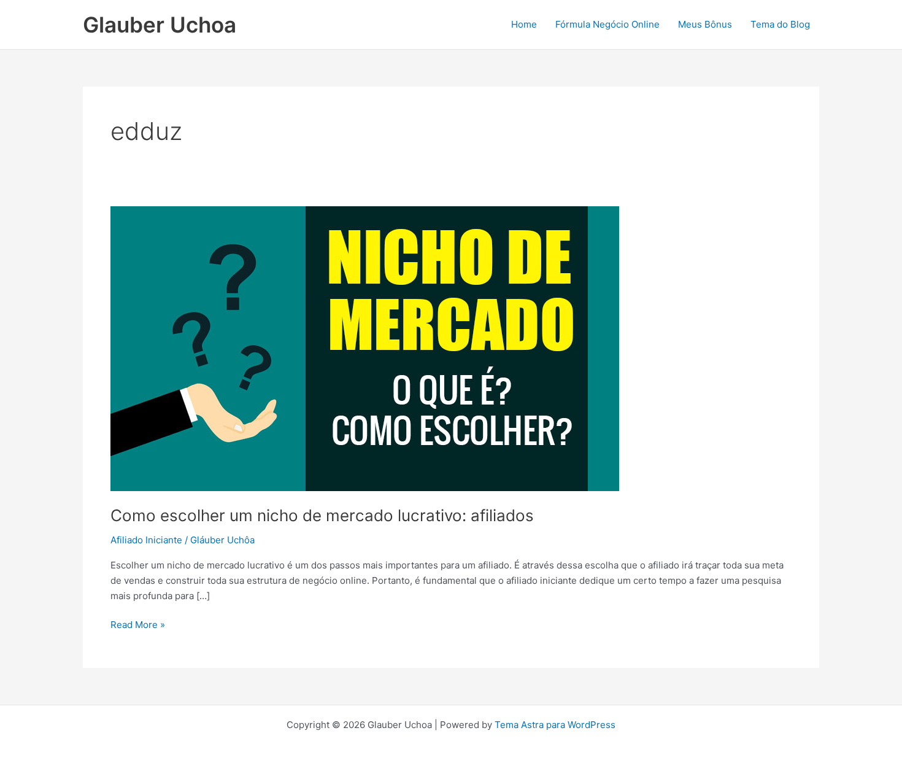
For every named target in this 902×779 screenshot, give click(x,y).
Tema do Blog (780, 24)
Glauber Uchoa (159, 24)
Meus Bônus (705, 24)
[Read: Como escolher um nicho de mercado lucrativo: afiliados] (364, 348)
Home (524, 24)
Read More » (137, 624)
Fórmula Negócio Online (607, 24)
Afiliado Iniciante (146, 540)
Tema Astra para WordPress (555, 725)
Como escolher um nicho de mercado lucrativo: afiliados (322, 515)
